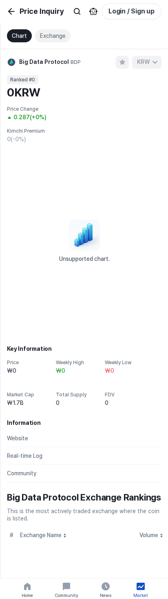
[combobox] (146, 62)
